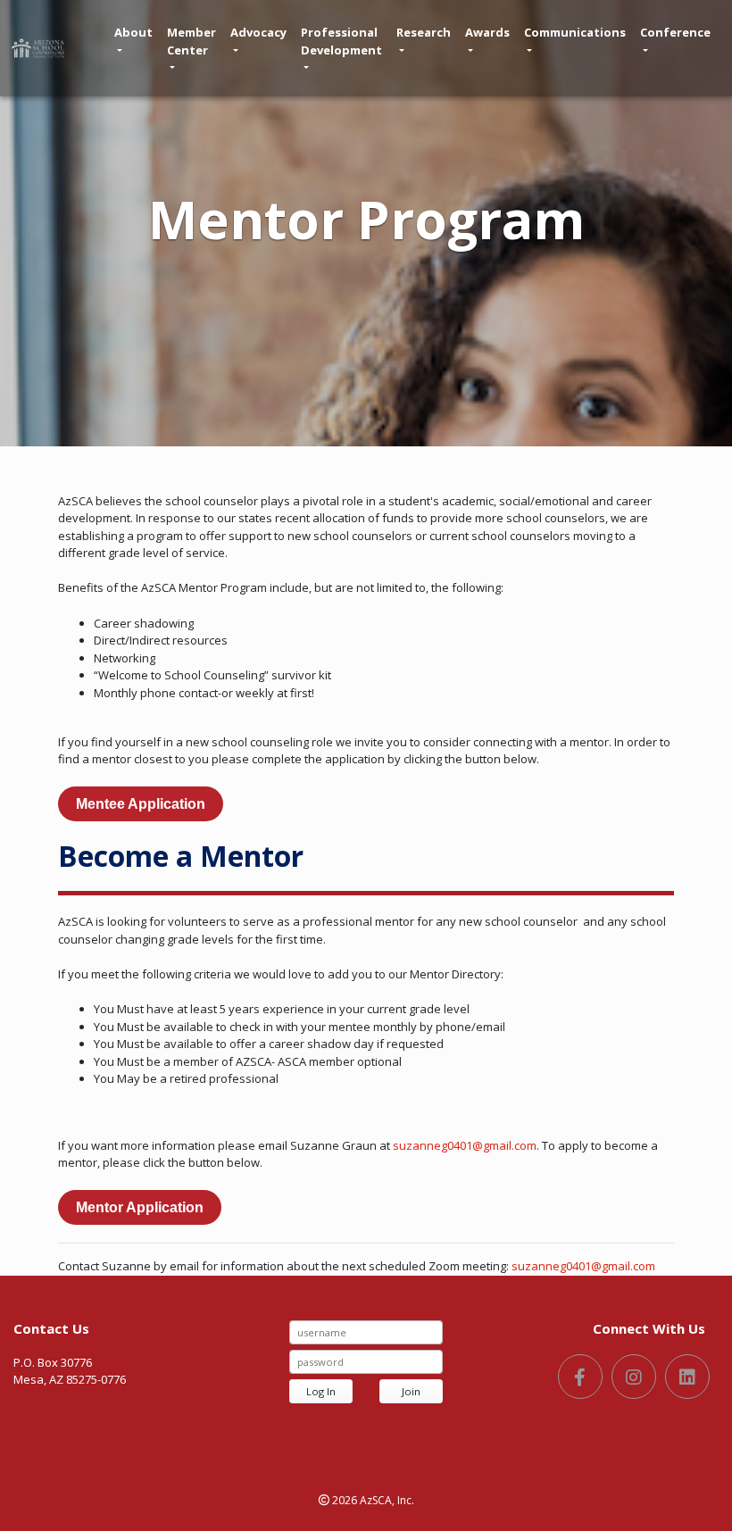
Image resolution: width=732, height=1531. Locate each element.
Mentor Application (140, 1207)
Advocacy (258, 32)
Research (423, 32)
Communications (575, 32)
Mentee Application (140, 803)
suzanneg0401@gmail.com (465, 1145)
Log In (321, 1391)
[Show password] (427, 1361)
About (133, 32)
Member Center (191, 41)
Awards (487, 32)
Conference (675, 32)
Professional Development (341, 41)
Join (411, 1391)
